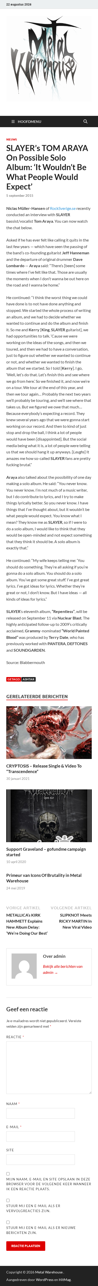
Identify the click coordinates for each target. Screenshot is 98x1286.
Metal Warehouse (49, 1272)
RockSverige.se (63, 208)
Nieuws (11, 139)
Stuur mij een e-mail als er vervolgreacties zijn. (33, 1208)
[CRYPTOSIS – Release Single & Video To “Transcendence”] (49, 734)
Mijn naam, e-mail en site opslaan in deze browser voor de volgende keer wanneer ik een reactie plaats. (48, 1184)
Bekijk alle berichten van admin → (62, 969)
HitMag (65, 1279)
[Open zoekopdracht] (85, 121)
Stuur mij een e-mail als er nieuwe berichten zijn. (41, 1230)
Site (10, 1150)
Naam (13, 1104)
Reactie (15, 1037)
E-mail (14, 1127)
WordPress (45, 1279)
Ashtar (28, 679)
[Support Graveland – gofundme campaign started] (49, 817)
